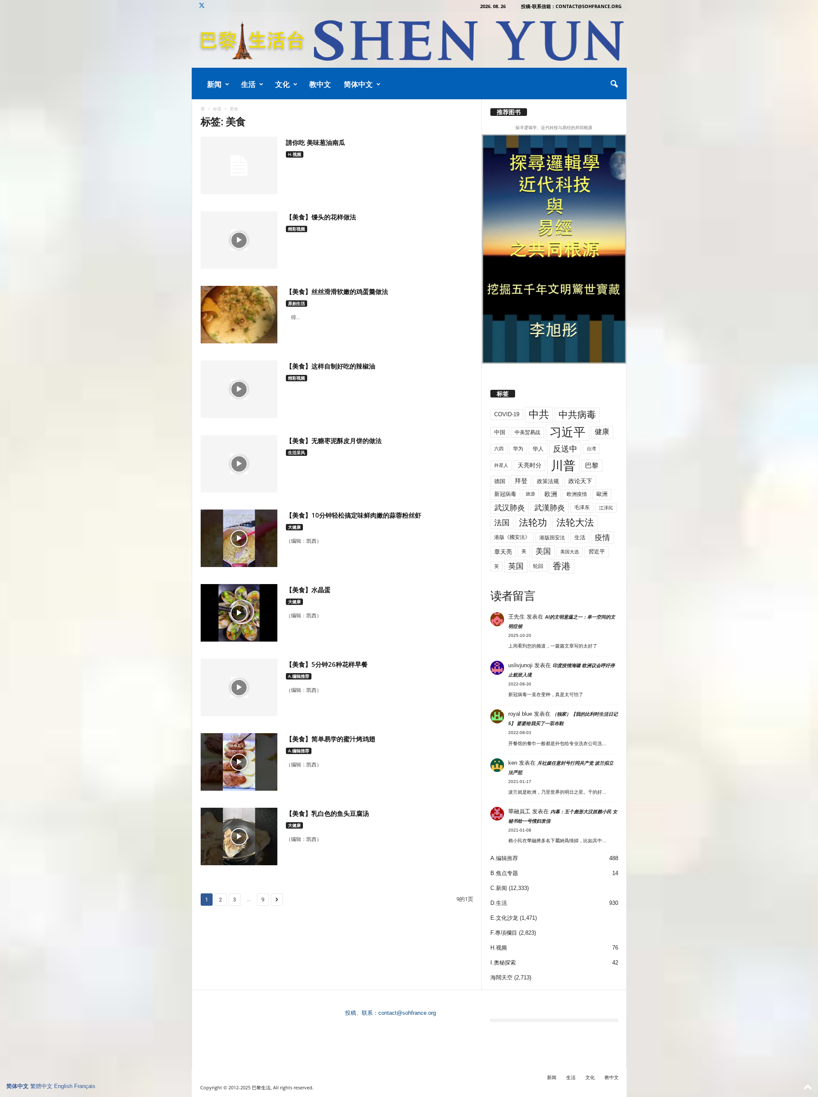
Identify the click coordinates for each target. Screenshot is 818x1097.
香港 (561, 566)
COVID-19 (506, 414)
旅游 (530, 493)
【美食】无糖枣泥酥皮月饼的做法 (334, 440)
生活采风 (296, 452)
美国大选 (569, 551)
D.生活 (498, 903)
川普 (563, 465)
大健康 (294, 527)
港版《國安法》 (512, 537)
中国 (499, 432)
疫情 (602, 537)
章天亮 (503, 551)
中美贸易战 (527, 432)
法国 (502, 522)
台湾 (591, 448)
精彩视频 (296, 229)
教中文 (320, 84)
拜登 (521, 480)
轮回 (538, 566)
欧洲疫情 (577, 494)
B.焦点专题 (504, 873)
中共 (539, 414)
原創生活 (296, 303)
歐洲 (602, 494)
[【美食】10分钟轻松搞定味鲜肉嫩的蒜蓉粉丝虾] (239, 538)
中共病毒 (577, 414)
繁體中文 (41, 1086)
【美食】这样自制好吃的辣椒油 (330, 366)
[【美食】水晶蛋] (239, 613)
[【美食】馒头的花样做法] (239, 240)
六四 (499, 448)
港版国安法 (552, 538)
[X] (202, 6)
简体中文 (358, 84)
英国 (516, 565)
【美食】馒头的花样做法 (321, 217)
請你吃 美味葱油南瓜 (315, 142)
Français (84, 1086)
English (63, 1086)
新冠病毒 (505, 494)
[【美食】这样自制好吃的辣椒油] (239, 389)
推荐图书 (509, 112)
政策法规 (548, 481)
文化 (282, 84)
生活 (248, 84)
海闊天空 (501, 977)
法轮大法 (575, 522)
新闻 (214, 84)
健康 (602, 432)
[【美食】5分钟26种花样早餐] (239, 687)
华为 (518, 449)
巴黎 (592, 465)
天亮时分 (529, 465)
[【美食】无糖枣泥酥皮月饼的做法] (239, 463)
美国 (543, 551)
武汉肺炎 (509, 507)
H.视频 (294, 154)
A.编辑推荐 (298, 676)
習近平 (596, 551)
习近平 (567, 432)
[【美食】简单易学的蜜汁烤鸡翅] (239, 762)
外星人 (501, 465)
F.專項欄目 (503, 933)
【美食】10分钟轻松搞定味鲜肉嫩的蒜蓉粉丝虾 (353, 515)
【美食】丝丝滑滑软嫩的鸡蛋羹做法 (337, 291)
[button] (614, 84)
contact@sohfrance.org (407, 1013)
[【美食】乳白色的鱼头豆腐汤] (239, 836)
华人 (538, 449)
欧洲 (550, 494)
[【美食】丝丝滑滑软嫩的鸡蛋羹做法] (239, 314)
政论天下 (580, 481)
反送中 (565, 448)
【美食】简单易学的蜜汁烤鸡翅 (330, 738)
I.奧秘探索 (503, 962)
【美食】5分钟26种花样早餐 (327, 664)
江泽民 (606, 507)
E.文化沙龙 (504, 918)
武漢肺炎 (549, 508)
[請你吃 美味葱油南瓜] (239, 165)
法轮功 (533, 522)
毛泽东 (582, 507)
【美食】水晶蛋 (308, 589)
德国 (499, 481)
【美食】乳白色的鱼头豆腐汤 (327, 813)
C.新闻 (498, 888)
